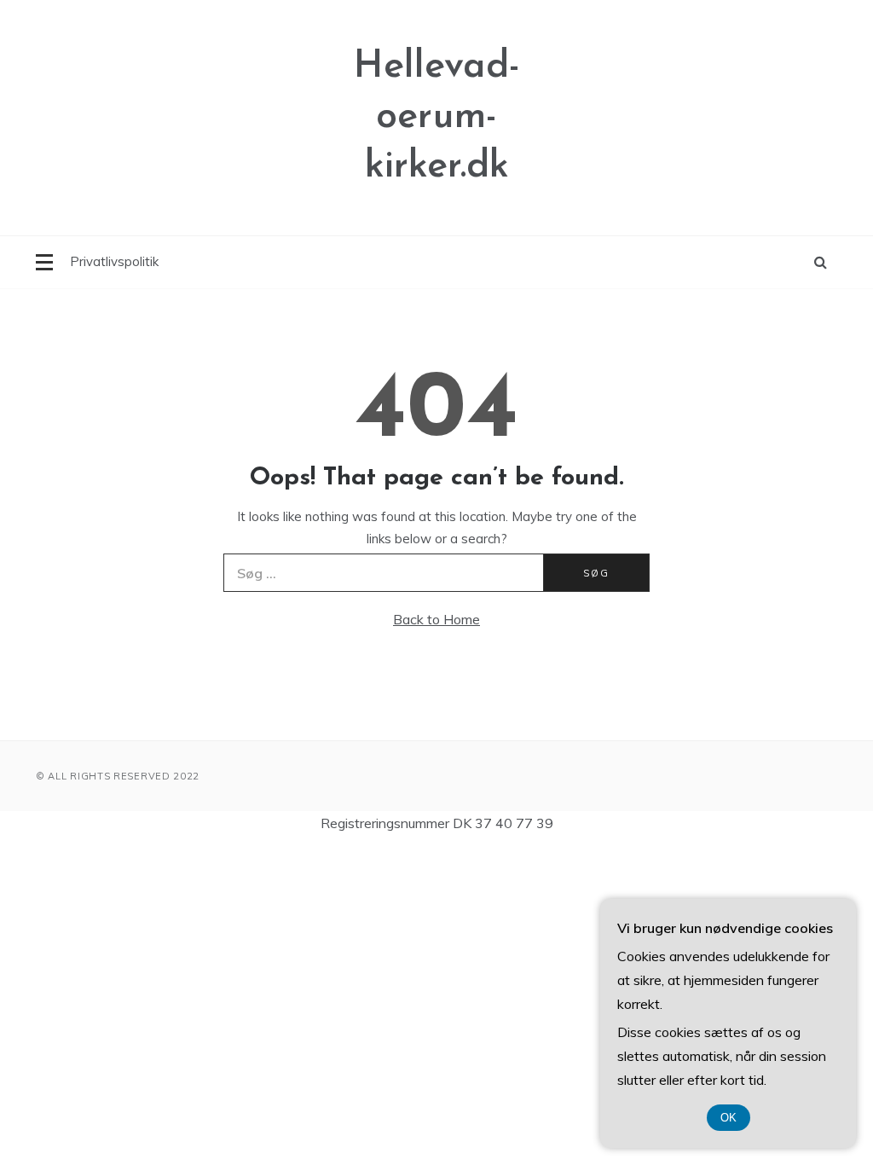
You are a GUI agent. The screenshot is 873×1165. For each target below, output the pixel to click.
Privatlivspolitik (114, 261)
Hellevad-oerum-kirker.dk (437, 117)
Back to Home (436, 619)
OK (728, 1117)
